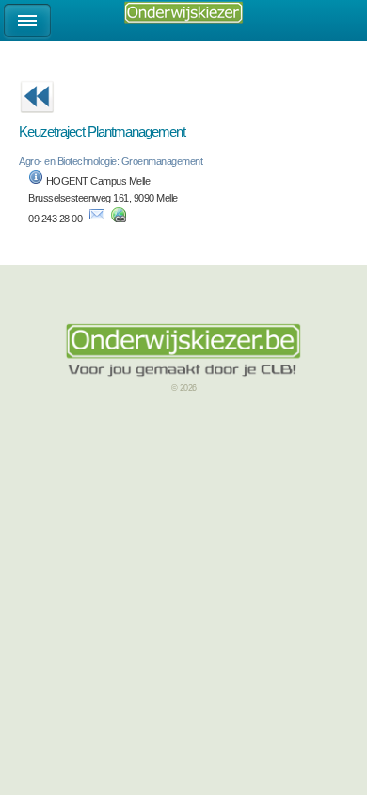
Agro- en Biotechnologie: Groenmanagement (110, 161)
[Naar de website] (118, 218)
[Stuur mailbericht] (96, 218)
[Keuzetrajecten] (37, 118)
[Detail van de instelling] (35, 181)
